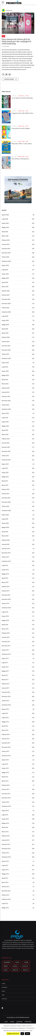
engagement (7, 962)
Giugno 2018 (5, 616)
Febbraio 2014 (6, 836)
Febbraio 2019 (6, 586)
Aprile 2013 (5, 878)
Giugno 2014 (5, 819)
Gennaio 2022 (5, 443)
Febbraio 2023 (6, 388)
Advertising (19, 1021)
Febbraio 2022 (6, 438)
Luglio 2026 (5, 219)
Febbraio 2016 (6, 734)
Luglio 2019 (5, 565)
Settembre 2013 (6, 857)
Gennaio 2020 (5, 544)
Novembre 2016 (6, 696)
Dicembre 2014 (6, 793)
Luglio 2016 (5, 713)
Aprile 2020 (5, 531)
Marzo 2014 (5, 831)
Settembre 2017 (6, 654)
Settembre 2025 (6, 261)
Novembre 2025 (6, 253)
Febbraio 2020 (6, 540)
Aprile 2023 (5, 379)
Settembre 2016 (6, 705)
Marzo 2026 (5, 236)
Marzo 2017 (5, 679)
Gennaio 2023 (5, 392)
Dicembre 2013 (6, 844)
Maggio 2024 (5, 324)
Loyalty (27, 95)
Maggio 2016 (5, 722)
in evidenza (21, 95)
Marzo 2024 (5, 333)
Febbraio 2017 (6, 683)
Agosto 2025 (5, 265)
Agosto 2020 (5, 515)
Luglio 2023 (5, 367)
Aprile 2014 (5, 827)
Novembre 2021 (6, 451)
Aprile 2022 (5, 430)
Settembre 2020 (6, 510)
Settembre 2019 (6, 561)
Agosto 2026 (5, 215)
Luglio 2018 (5, 612)
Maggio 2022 (5, 426)
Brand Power (21, 111)
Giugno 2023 (5, 371)
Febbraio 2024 (6, 337)
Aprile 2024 (5, 329)
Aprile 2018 (5, 624)
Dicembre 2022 (6, 396)
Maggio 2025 (5, 278)
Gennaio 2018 (5, 637)
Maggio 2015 (5, 772)
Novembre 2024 (6, 303)
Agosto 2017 (5, 658)
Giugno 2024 (5, 320)
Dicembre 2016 (6, 692)
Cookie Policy (28, 1021)
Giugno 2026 (5, 223)
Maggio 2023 (5, 375)
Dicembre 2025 (6, 248)
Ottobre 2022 (5, 405)
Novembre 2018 (6, 599)
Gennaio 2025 (5, 295)
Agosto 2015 (5, 760)
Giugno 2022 (5, 422)
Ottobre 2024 (5, 307)
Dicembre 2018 (6, 595)
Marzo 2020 (5, 536)
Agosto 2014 (5, 810)
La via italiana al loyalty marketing (22, 98)
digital (6, 970)
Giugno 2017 (5, 667)
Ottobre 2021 (5, 455)
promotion (15, 970)
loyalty (17, 962)
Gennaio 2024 (5, 341)
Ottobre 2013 (5, 853)
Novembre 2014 (6, 798)
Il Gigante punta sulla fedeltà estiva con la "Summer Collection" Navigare (23, 114)
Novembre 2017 (6, 645)
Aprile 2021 (5, 481)
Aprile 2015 (5, 777)
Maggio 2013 (5, 874)
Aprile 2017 (5, 675)
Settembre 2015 (6, 755)
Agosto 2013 (5, 861)
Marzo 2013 (5, 882)
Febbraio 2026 (6, 240)
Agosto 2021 (5, 464)
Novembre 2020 (6, 502)
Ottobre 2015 (5, 751)
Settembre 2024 (6, 312)
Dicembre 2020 (6, 498)
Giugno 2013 (5, 869)
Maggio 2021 (5, 476)
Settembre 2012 (6, 899)
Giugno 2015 (5, 768)
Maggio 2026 (5, 227)
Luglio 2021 (5, 468)
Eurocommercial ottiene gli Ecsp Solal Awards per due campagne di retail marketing (16, 41)
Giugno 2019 (5, 569)
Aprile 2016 (5, 726)
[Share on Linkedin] (9, 74)
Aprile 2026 (5, 231)
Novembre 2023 (6, 350)
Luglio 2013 (5, 865)
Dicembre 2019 (6, 548)
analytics (25, 970)
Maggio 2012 (5, 907)
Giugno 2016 (5, 717)
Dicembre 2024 (6, 299)
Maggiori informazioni (13, 1033)
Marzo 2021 (5, 485)
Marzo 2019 (5, 582)
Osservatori (4, 987)
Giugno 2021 (5, 472)
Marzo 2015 (5, 781)
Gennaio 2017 (5, 688)
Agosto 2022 (5, 413)
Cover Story (4, 998)
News (3, 36)
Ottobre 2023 (5, 354)
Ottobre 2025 (5, 257)
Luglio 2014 (5, 815)
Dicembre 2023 (6, 345)
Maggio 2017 (5, 671)
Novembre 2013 (6, 848)
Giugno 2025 (5, 274)
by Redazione (9, 10)
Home (6, 1021)
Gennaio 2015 (5, 789)
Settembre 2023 (6, 358)
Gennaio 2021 (5, 493)
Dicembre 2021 (6, 447)
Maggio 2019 (5, 574)
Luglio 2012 (5, 903)
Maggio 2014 (5, 823)
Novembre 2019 (6, 553)
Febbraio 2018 (6, 633)
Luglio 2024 (5, 316)
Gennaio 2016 (5, 738)
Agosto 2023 (5, 362)
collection (25, 966)
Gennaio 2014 (5, 840)
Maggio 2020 (5, 527)
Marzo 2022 (5, 434)
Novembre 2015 (6, 747)
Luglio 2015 (5, 764)
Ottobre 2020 (5, 506)
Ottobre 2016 (5, 700)
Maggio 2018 (5, 620)
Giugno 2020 (5, 523)
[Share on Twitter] (6, 74)
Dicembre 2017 (6, 641)
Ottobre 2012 (5, 895)
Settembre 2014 (6, 806)
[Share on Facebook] (3, 74)
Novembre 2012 (6, 891)
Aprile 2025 (5, 282)
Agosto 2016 (5, 709)
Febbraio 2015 (6, 785)
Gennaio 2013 (5, 886)
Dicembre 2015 (6, 743)
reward (6, 966)
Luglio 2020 (5, 519)
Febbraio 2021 (6, 489)
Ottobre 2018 (5, 603)
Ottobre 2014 (5, 802)
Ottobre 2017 (5, 650)
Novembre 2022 (6, 400)
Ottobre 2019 (5, 557)
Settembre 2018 (6, 607)
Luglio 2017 (5, 662)
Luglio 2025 (5, 269)
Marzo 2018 (5, 629)
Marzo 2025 (5, 286)
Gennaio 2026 (5, 244)
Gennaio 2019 (5, 591)
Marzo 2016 (5, 730)
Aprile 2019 (5, 578)
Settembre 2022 (6, 409)
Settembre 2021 (6, 460)
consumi (14, 966)
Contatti (12, 1021)
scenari (26, 962)
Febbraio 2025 (6, 291)
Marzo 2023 (5, 383)
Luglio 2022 (5, 417)
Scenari (3, 991)
